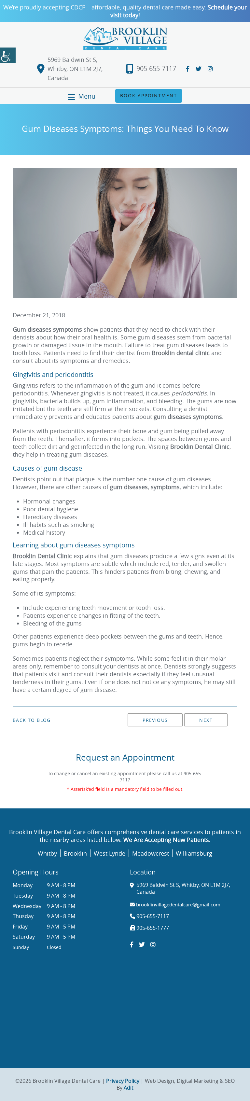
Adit (128, 1087)
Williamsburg (194, 853)
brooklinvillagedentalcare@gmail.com (177, 904)
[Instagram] (210, 68)
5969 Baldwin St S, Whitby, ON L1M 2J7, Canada (75, 69)
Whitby (47, 853)
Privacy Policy (122, 1080)
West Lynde (109, 853)
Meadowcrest (150, 853)
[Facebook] (187, 68)
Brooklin (75, 853)
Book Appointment (148, 95)
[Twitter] (198, 68)
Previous (155, 720)
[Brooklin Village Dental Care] (125, 38)
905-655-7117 (156, 68)
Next (206, 720)
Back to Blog (32, 720)
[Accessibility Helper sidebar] (8, 55)
